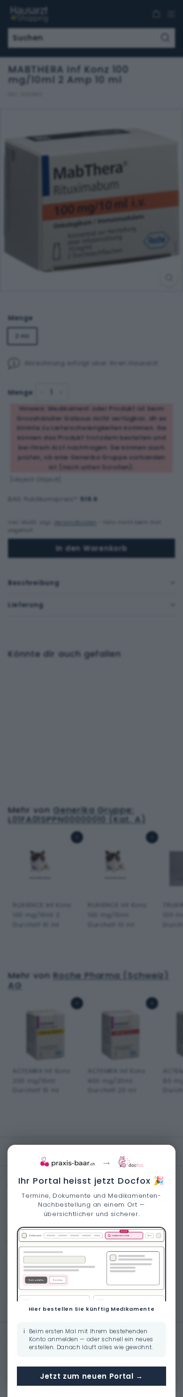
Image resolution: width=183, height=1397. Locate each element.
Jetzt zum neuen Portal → (91, 1376)
